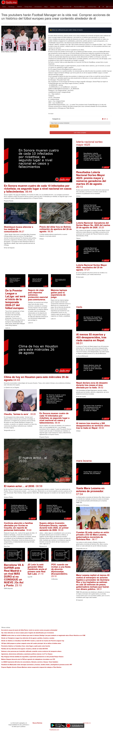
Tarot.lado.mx (87, 723)
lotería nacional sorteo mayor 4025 (89, 143)
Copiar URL (54, 126)
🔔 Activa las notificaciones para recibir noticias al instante (66, 30)
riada (79, 307)
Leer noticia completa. (80, 132)
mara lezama (84, 460)
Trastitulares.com (54, 730)
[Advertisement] (38, 261)
